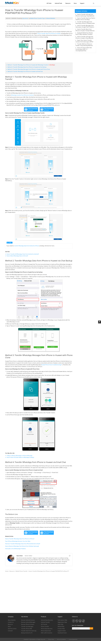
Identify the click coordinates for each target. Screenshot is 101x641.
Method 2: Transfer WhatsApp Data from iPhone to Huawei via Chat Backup (27, 67)
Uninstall (10, 630)
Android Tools (58, 3)
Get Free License (12, 628)
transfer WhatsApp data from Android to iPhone (26, 246)
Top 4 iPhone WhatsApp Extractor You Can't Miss (17, 541)
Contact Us (11, 622)
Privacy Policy (51, 639)
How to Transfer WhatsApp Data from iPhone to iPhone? (19, 539)
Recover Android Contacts (28, 620)
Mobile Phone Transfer (21, 571)
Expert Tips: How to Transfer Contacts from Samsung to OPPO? (84, 41)
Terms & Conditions (61, 639)
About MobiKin (12, 620)
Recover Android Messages (28, 622)
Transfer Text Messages (27, 626)
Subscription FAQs (62, 620)
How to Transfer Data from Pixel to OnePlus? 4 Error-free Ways (85, 18)
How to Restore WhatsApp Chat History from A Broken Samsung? (22, 546)
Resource (67, 3)
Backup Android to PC (26, 633)
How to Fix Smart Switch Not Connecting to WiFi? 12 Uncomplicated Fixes (84, 49)
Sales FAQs (60, 624)
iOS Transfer (44, 624)
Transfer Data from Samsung (28, 630)
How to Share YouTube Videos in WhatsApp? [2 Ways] (20, 457)
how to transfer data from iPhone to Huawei (48, 33)
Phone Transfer (45, 626)
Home (6, 571)
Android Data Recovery (47, 620)
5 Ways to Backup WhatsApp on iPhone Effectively (19, 455)
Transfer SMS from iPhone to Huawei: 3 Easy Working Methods (84, 44)
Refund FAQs (61, 626)
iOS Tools (49, 3)
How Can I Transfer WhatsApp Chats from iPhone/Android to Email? (22, 543)
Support (82, 3)
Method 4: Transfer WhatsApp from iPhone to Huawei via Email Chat (25, 71)
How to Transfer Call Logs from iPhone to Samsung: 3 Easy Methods (85, 15)
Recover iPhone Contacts (27, 624)
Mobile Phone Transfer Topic (37, 18)
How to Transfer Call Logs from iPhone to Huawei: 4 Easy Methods (84, 37)
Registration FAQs (62, 622)
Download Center (62, 633)
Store (75, 3)
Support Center (62, 630)
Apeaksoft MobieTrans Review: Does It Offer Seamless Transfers (84, 33)
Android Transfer (45, 622)
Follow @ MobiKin (50, 18)
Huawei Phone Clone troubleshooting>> (51, 364)
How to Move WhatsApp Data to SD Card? (17, 256)
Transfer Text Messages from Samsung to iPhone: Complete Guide (85, 22)
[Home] (12, 3)
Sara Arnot (25, 18)
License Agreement (73, 639)
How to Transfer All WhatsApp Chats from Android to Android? (23, 254)
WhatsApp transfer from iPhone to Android (22, 95)
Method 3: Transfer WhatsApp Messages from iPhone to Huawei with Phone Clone (29, 69)
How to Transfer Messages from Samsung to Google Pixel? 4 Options (85, 26)
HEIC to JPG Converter (46, 633)
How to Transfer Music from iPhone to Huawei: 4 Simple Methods (85, 29)
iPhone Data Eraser (46, 630)
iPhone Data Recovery (46, 628)
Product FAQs (61, 628)
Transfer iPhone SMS (26, 628)
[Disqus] (39, 592)
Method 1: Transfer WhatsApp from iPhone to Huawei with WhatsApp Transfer (28, 65)
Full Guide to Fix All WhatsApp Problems (15, 548)
